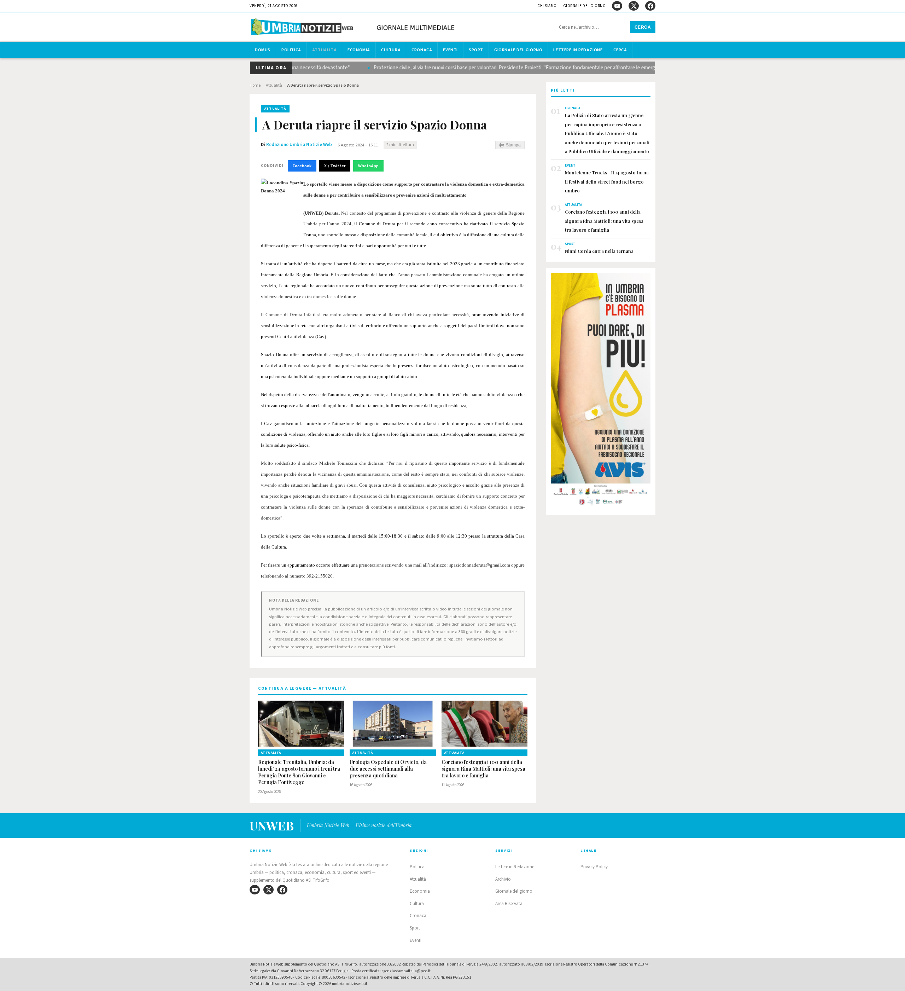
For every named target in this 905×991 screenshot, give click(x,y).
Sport (476, 50)
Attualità (324, 50)
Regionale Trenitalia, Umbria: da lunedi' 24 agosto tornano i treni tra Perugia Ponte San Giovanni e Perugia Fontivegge (299, 772)
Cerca (643, 27)
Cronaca (421, 50)
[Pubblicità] (600, 391)
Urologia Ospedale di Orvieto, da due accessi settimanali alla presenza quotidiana (388, 769)
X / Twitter (334, 166)
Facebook (302, 166)
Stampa (513, 145)
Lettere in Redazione (577, 50)
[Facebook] (650, 6)
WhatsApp (368, 166)
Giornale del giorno (584, 5)
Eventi (450, 50)
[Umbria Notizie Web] (354, 28)
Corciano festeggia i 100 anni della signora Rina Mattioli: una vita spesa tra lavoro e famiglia (483, 769)
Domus (262, 50)
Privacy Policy (594, 867)
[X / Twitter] (634, 6)
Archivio (503, 879)
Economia (359, 50)
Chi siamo (547, 5)
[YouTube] (617, 6)
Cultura (391, 50)
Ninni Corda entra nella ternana (599, 251)
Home (255, 85)
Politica (291, 50)
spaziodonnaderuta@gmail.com (479, 565)
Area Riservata (508, 903)
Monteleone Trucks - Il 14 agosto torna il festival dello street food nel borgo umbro (607, 181)
